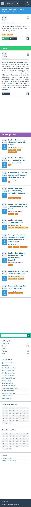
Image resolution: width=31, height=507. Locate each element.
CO (20, 408)
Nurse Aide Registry (8, 370)
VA (20, 420)
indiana (10, 265)
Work (3, 353)
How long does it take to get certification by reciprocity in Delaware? (16, 190)
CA (17, 408)
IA (17, 410)
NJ (27, 415)
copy (21, 293)
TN (10, 420)
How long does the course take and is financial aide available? (17, 142)
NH (24, 415)
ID (20, 410)
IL (24, 410)
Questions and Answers (9, 363)
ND (17, 415)
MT (10, 415)
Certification (5, 343)
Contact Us (5, 501)
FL (7, 410)
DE (3, 410)
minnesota (11, 213)
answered (4, 58)
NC (13, 415)
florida (10, 246)
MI (24, 413)
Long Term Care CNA (8, 393)
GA (10, 410)
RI (27, 418)
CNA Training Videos (8, 378)
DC (27, 408)
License (13, 162)
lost (16, 278)
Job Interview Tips (7, 396)
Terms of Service (7, 458)
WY (10, 423)
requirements (24, 227)
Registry (14, 262)
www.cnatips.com (14, 504)
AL (7, 408)
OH (14, 418)
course (4, 34)
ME (20, 413)
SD (7, 420)
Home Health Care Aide (9, 385)
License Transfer (7, 380)
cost (16, 213)
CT (24, 408)
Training (7, 22)
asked (3, 22)
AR (10, 408)
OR (20, 418)
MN (27, 413)
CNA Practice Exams (8, 375)
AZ (13, 408)
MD (17, 413)
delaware (10, 198)
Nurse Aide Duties (7, 383)
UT (17, 420)
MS (7, 415)
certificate (9, 34)
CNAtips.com (12, 3)
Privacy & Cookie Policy (9, 460)
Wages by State (6, 365)
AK (3, 408)
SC (3, 420)
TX (13, 420)
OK (17, 418)
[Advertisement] (15, 115)
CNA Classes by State (8, 373)
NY (10, 418)
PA (24, 418)
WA (27, 420)
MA (13, 413)
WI (3, 423)
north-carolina (12, 149)
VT (24, 420)
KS (3, 413)
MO (3, 415)
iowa (9, 165)
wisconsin (10, 278)
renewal (17, 227)
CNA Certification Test (9, 368)
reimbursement (12, 151)
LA (10, 413)
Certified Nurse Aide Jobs (10, 388)
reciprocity (17, 198)
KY (7, 413)
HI (14, 410)
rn (8, 182)
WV (7, 423)
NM (3, 418)
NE (20, 415)
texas (9, 293)
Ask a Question (6, 398)
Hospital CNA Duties (8, 390)
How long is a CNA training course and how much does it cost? (17, 206)
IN (27, 410)
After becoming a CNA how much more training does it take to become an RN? (17, 175)
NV (7, 418)
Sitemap (4, 455)
